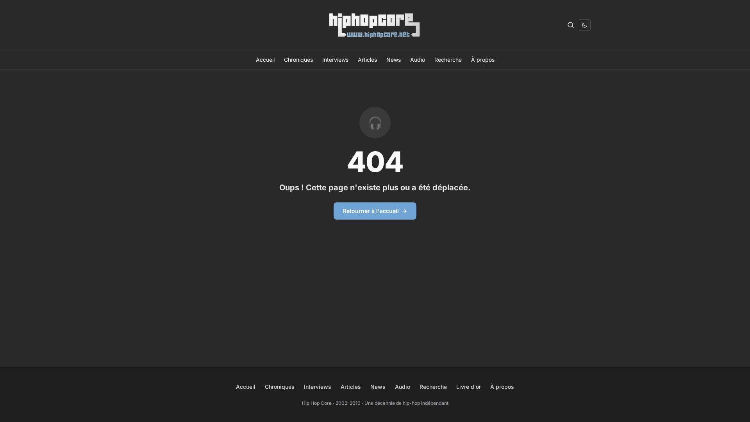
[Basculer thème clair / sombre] (585, 25)
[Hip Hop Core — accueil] (375, 25)
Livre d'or (468, 386)
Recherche (448, 59)
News (393, 59)
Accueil (265, 59)
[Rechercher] (570, 25)
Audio (417, 59)
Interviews (335, 59)
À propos (483, 59)
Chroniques (298, 59)
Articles (367, 59)
